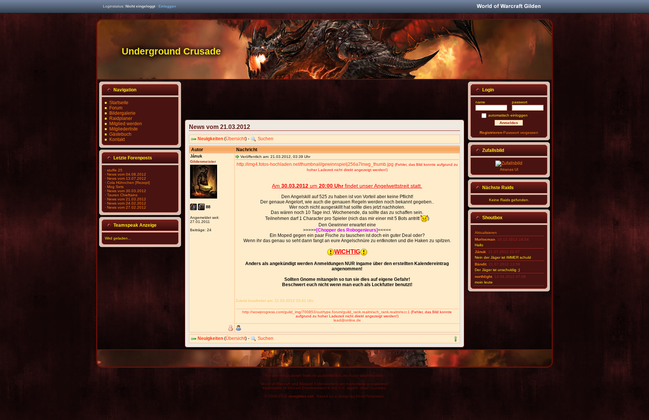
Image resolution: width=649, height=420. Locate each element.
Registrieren (491, 132)
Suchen (265, 138)
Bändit (480, 264)
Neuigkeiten (210, 138)
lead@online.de (347, 320)
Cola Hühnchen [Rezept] (128, 182)
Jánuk (480, 252)
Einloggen (167, 6)
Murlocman (485, 239)
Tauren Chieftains (122, 195)
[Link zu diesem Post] (237, 156)
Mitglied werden (125, 123)
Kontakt (117, 139)
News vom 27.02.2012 (126, 207)
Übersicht (235, 138)
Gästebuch (120, 134)
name (480, 102)
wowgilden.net (300, 396)
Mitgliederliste (123, 129)
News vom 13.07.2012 (126, 178)
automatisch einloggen (508, 115)
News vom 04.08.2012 (126, 174)
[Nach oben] (456, 339)
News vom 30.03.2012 (126, 191)
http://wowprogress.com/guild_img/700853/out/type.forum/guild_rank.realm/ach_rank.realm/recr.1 (326, 312)
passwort (519, 102)
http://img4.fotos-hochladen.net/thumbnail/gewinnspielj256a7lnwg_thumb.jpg (315, 164)
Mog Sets (115, 187)
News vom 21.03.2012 (126, 199)
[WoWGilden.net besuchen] (508, 6)
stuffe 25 (114, 170)
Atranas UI (509, 169)
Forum (115, 108)
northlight (483, 276)
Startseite (118, 102)
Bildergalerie (122, 113)
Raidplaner (120, 118)
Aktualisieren (486, 232)
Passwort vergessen (520, 132)
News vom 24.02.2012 (126, 203)
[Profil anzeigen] (238, 328)
